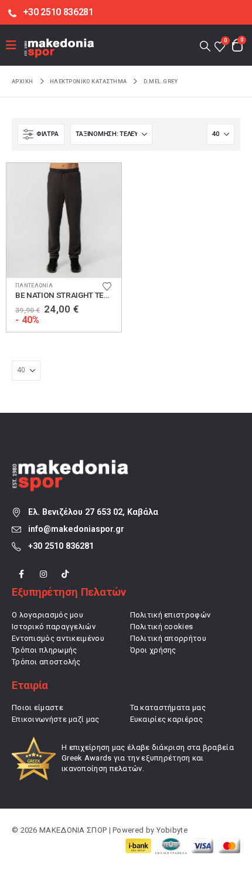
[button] (204, 45)
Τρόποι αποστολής (46, 661)
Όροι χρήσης (153, 650)
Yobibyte (172, 830)
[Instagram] (43, 573)
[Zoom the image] (70, 465)
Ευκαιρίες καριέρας (166, 719)
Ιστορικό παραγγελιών (54, 626)
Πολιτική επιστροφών (170, 614)
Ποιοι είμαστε (37, 707)
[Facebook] (21, 573)
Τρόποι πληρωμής (44, 650)
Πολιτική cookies (161, 626)
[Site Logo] (59, 47)
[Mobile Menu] (15, 45)
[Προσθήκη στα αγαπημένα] (106, 285)
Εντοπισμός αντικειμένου (58, 638)
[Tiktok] (65, 573)
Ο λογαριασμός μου (47, 614)
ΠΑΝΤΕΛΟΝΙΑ (34, 285)
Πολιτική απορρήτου (168, 638)
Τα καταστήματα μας (168, 707)
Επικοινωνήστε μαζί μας (56, 719)
